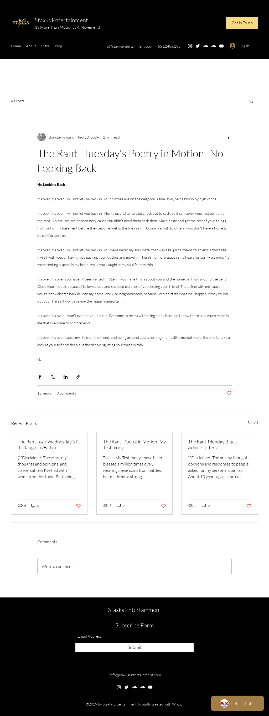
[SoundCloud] (205, 46)
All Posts (17, 101)
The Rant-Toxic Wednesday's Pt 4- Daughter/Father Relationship (49, 444)
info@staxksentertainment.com (127, 46)
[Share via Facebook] (39, 376)
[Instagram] (190, 46)
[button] (242, 23)
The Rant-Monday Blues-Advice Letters (213, 444)
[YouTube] (221, 46)
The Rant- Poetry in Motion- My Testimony (134, 444)
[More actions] (228, 137)
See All (253, 422)
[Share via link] (78, 376)
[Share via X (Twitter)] (52, 376)
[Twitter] (197, 46)
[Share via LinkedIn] (65, 376)
